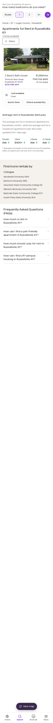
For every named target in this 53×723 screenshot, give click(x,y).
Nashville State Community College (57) (23, 193)
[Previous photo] (6, 59)
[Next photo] (47, 59)
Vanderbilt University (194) (16, 177)
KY (12, 23)
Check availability (35, 102)
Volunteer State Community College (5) (23, 185)
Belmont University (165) (15, 181)
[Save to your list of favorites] (44, 53)
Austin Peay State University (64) (19, 197)
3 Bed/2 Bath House (16, 75)
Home (5, 23)
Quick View (14, 102)
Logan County (23, 23)
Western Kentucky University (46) (20, 189)
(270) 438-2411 (12, 85)
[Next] (48, 15)
